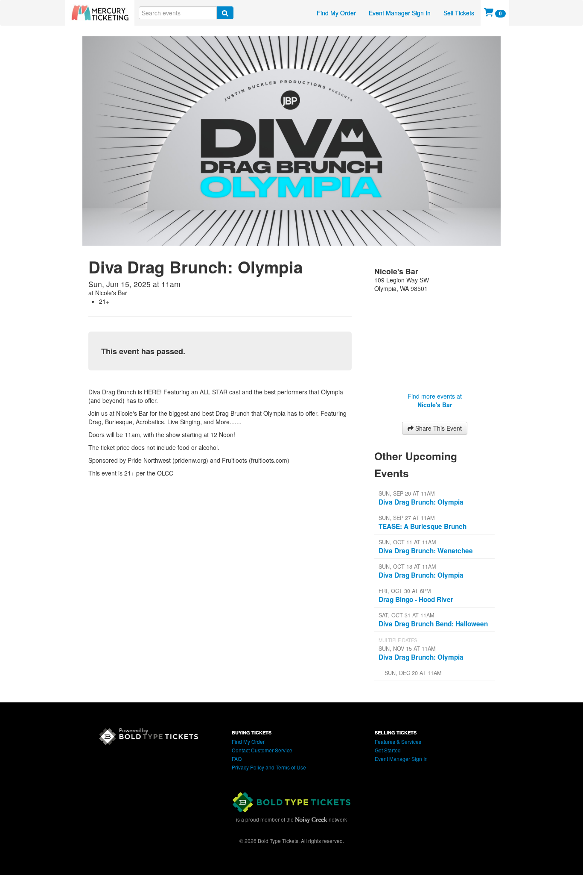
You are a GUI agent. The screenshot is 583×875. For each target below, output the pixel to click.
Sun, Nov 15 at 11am (407, 648)
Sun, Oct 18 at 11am (407, 566)
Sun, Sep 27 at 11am (406, 518)
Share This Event (438, 428)
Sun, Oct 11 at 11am (407, 542)
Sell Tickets (458, 13)
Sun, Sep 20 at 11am (406, 493)
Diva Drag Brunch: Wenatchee (426, 550)
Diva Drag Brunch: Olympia (421, 502)
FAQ (237, 758)
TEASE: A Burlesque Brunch (422, 526)
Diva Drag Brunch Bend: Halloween (433, 623)
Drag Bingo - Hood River (416, 599)
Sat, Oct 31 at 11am (406, 615)
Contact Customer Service (262, 750)
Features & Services (398, 741)
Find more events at (435, 400)
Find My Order (336, 13)
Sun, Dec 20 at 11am (413, 673)
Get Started (388, 750)
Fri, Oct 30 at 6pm (405, 591)
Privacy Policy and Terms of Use (269, 767)
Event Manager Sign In (400, 13)
